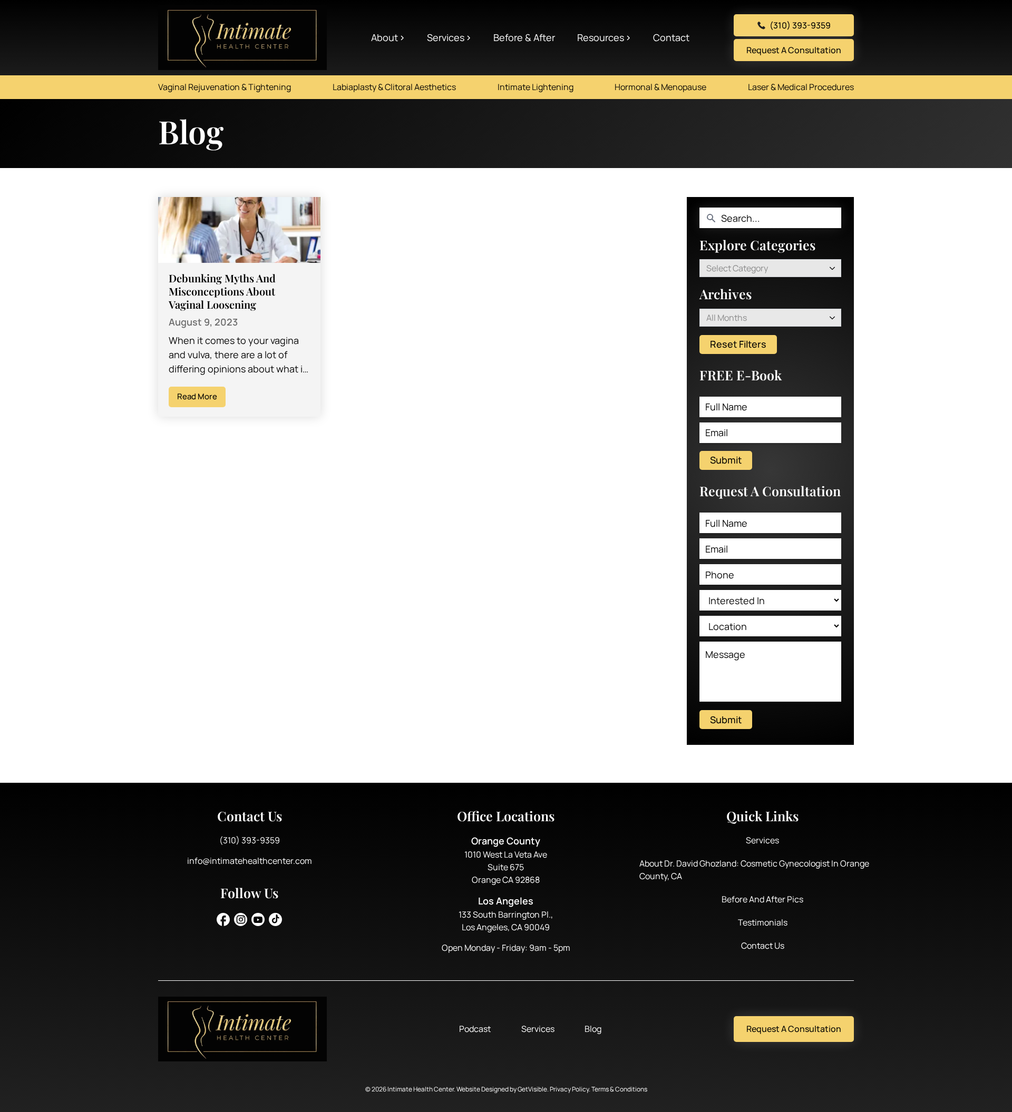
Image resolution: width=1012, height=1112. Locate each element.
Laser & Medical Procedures (801, 87)
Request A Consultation (793, 50)
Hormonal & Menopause (660, 87)
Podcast (475, 1029)
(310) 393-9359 (800, 25)
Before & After (524, 37)
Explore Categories (757, 245)
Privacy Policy (569, 1089)
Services (445, 37)
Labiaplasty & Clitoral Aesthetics (394, 87)
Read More (197, 396)
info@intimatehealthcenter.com (249, 861)
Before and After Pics (762, 899)
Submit (726, 460)
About (384, 37)
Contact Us (762, 945)
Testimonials (762, 922)
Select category (737, 268)
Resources (600, 37)
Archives (725, 294)
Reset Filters (738, 344)
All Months (726, 317)
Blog (593, 1029)
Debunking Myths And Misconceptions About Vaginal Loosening (222, 291)
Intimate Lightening (535, 87)
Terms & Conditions (619, 1089)
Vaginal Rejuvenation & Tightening (224, 87)
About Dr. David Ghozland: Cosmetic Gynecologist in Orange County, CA (754, 870)
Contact (671, 37)
